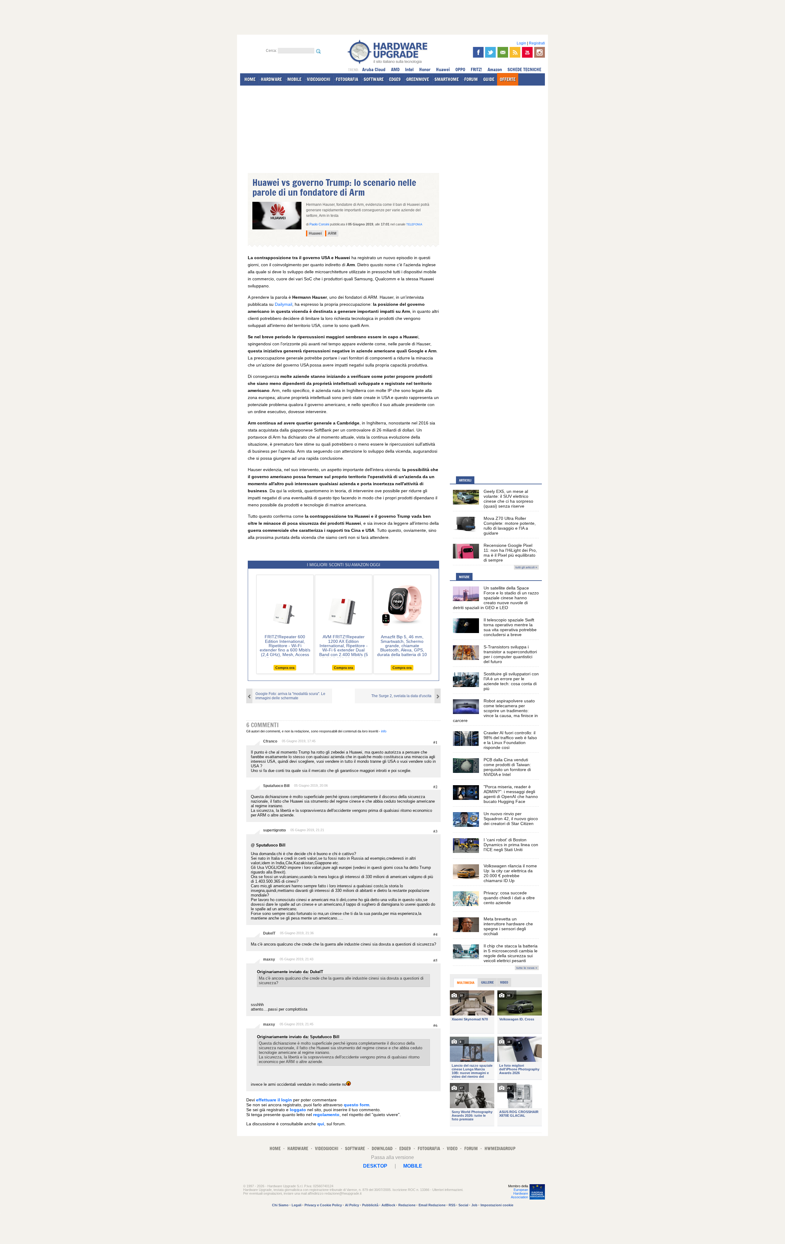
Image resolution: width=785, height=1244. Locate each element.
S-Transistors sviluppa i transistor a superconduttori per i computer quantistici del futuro (510, 654)
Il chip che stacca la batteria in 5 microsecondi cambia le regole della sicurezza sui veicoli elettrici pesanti (511, 953)
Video (504, 982)
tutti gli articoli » (526, 567)
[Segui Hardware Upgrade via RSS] (515, 52)
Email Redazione (432, 1205)
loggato (298, 1109)
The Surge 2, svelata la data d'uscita (401, 696)
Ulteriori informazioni (447, 1190)
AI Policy (352, 1205)
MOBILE (294, 79)
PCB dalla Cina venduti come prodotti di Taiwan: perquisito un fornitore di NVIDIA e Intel (507, 767)
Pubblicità (370, 1205)
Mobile (412, 1166)
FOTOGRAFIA (347, 79)
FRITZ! (476, 69)
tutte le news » (526, 967)
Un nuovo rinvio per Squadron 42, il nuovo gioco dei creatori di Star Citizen (511, 818)
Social (463, 1205)
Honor (425, 69)
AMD (395, 69)
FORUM (471, 79)
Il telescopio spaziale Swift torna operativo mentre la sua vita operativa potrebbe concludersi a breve (510, 627)
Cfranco (270, 741)
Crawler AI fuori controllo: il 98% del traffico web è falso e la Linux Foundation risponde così (510, 740)
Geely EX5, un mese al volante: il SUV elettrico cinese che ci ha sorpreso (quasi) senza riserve (508, 499)
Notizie (464, 576)
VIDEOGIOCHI (318, 79)
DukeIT (269, 933)
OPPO (460, 69)
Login (521, 43)
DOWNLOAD (382, 1148)
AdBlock (388, 1205)
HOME (249, 79)
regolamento (326, 1114)
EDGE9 (395, 79)
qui (320, 1123)
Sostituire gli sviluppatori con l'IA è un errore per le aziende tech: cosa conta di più (511, 681)
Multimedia (465, 982)
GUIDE (488, 79)
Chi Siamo (280, 1205)
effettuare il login (274, 1099)
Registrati (537, 43)
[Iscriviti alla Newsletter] (502, 52)
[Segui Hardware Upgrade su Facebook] (478, 52)
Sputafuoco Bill (276, 786)
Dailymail (283, 304)
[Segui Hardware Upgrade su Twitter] (490, 52)
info (383, 731)
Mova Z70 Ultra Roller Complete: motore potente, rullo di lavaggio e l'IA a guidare (510, 526)
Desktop (375, 1166)
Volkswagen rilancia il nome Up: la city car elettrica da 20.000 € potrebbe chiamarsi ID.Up (510, 873)
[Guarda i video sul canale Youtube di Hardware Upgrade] (527, 52)
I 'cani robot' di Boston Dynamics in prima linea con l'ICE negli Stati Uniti (511, 844)
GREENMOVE (417, 79)
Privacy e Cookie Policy (323, 1205)
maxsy (269, 959)
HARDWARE (271, 79)
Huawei (443, 69)
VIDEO (452, 1148)
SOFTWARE (374, 79)
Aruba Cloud (373, 69)
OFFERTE (507, 79)
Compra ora (284, 668)
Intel (409, 69)
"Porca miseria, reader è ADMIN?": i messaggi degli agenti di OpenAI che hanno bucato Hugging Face (511, 794)
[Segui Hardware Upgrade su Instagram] (539, 52)
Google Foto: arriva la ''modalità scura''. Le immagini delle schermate (290, 696)
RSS (452, 1205)
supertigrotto (274, 830)
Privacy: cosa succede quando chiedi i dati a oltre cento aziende (509, 897)
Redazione (406, 1205)
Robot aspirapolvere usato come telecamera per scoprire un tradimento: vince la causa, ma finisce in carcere (495, 710)
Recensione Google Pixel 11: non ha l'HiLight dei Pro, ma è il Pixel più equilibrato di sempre (510, 552)
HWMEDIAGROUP (499, 1148)
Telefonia (414, 224)
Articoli (465, 480)
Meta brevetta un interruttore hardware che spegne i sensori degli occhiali (508, 926)
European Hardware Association (519, 1193)
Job (474, 1205)
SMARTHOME (447, 79)
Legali (296, 1205)
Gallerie (487, 982)
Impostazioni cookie (497, 1205)
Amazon (495, 69)
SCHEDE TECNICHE (524, 69)
